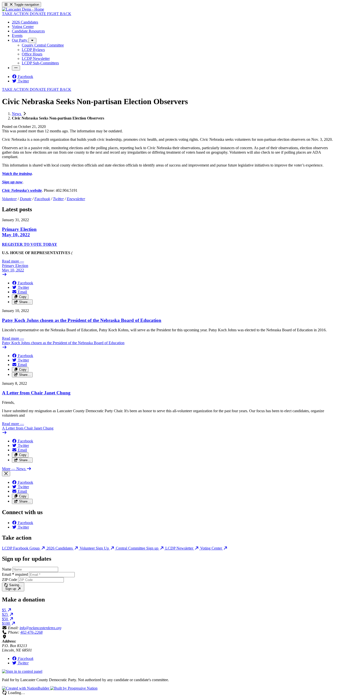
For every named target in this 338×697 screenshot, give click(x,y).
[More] (32, 40)
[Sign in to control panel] (22, 671)
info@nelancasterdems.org (40, 628)
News (17, 114)
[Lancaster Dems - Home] (23, 9)
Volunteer (9, 199)
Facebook (42, 199)
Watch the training (17, 173)
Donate (25, 199)
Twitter (58, 199)
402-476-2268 (31, 632)
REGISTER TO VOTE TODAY (29, 244)
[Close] (6, 473)
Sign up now (12, 182)
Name (6, 569)
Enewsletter (76, 199)
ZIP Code (9, 579)
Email (15, 574)
